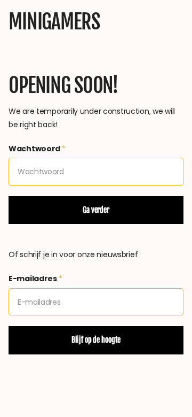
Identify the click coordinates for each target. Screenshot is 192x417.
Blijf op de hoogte (96, 339)
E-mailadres (35, 278)
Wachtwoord (37, 148)
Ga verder (96, 209)
